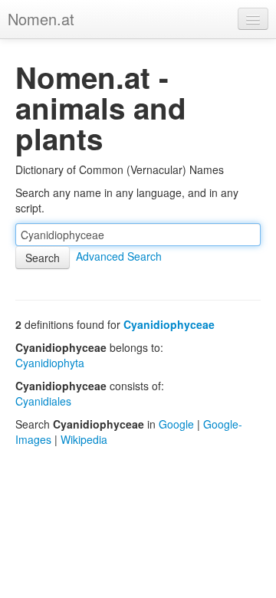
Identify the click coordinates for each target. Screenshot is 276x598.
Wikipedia (84, 439)
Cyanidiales (43, 401)
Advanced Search (119, 256)
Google (176, 424)
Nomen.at (41, 19)
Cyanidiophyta (49, 362)
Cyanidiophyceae (169, 324)
